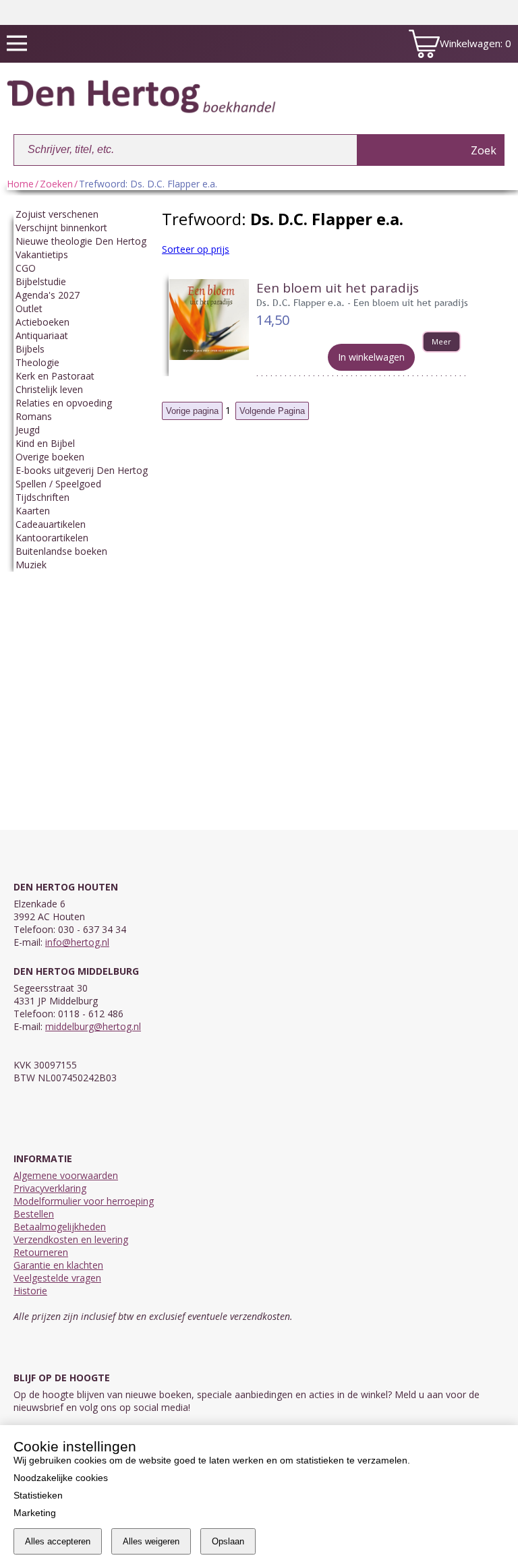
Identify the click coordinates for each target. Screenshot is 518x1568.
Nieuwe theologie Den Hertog (81, 241)
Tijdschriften (42, 497)
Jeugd (28, 429)
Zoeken (56, 183)
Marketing (34, 1512)
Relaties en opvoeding (64, 402)
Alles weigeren (151, 1541)
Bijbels (30, 348)
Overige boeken (50, 456)
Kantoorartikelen (52, 537)
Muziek (31, 564)
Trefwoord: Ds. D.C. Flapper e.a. (148, 183)
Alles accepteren (57, 1541)
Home (20, 183)
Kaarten (33, 510)
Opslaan (228, 1541)
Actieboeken (42, 321)
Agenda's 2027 (48, 295)
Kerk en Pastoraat (55, 375)
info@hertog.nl (77, 942)
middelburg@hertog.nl (93, 1026)
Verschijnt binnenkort (61, 227)
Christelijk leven (49, 389)
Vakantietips (42, 254)
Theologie (37, 362)
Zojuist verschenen (57, 214)
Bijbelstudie (41, 281)
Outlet (29, 308)
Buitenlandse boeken (61, 551)
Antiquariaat (42, 335)
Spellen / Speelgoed (58, 483)
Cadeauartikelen (51, 524)
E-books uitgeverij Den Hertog (82, 470)
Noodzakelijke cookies (60, 1477)
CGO (26, 268)
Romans (34, 416)
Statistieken (38, 1495)
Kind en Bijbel (45, 443)
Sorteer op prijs (195, 249)
